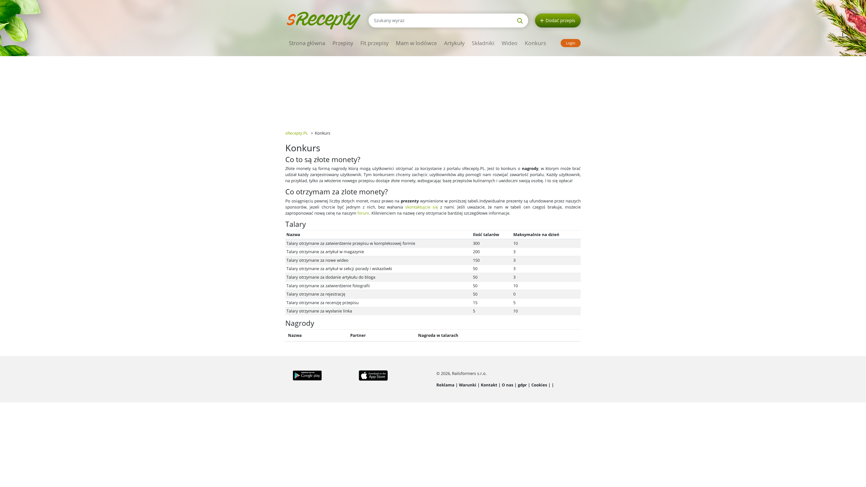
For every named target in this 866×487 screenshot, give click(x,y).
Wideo (510, 43)
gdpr (522, 385)
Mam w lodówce (416, 43)
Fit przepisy (374, 43)
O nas (507, 385)
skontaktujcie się (421, 207)
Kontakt (489, 385)
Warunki (467, 385)
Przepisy (342, 43)
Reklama (445, 385)
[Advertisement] (433, 90)
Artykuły (454, 43)
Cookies (539, 385)
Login (570, 43)
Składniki (483, 43)
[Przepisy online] (323, 20)
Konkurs (535, 43)
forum (363, 213)
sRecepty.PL (296, 133)
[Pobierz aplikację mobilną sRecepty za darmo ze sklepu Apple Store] (373, 375)
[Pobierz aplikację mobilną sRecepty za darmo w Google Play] (307, 375)
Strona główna (307, 43)
